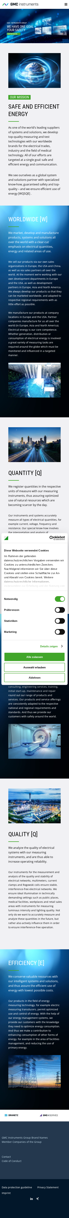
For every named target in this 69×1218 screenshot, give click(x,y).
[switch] (60, 610)
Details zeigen (49, 646)
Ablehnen (35, 677)
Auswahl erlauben (34, 667)
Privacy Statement (48, 1187)
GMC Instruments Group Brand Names (25, 1137)
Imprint (6, 1193)
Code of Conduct (11, 1161)
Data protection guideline (17, 1187)
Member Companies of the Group (22, 1142)
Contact (6, 1156)
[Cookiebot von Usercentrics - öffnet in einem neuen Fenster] (49, 538)
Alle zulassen (34, 656)
